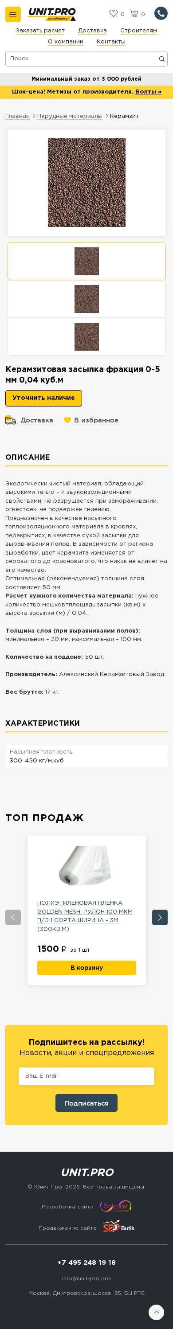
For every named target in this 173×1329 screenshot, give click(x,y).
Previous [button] (13, 917)
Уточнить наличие (43, 398)
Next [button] (160, 917)
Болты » (148, 92)
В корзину (87, 967)
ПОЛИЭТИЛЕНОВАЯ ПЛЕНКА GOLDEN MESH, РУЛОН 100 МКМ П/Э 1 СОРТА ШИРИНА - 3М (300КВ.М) (85, 916)
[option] (87, 261)
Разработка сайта (68, 1206)
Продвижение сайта (68, 1228)
